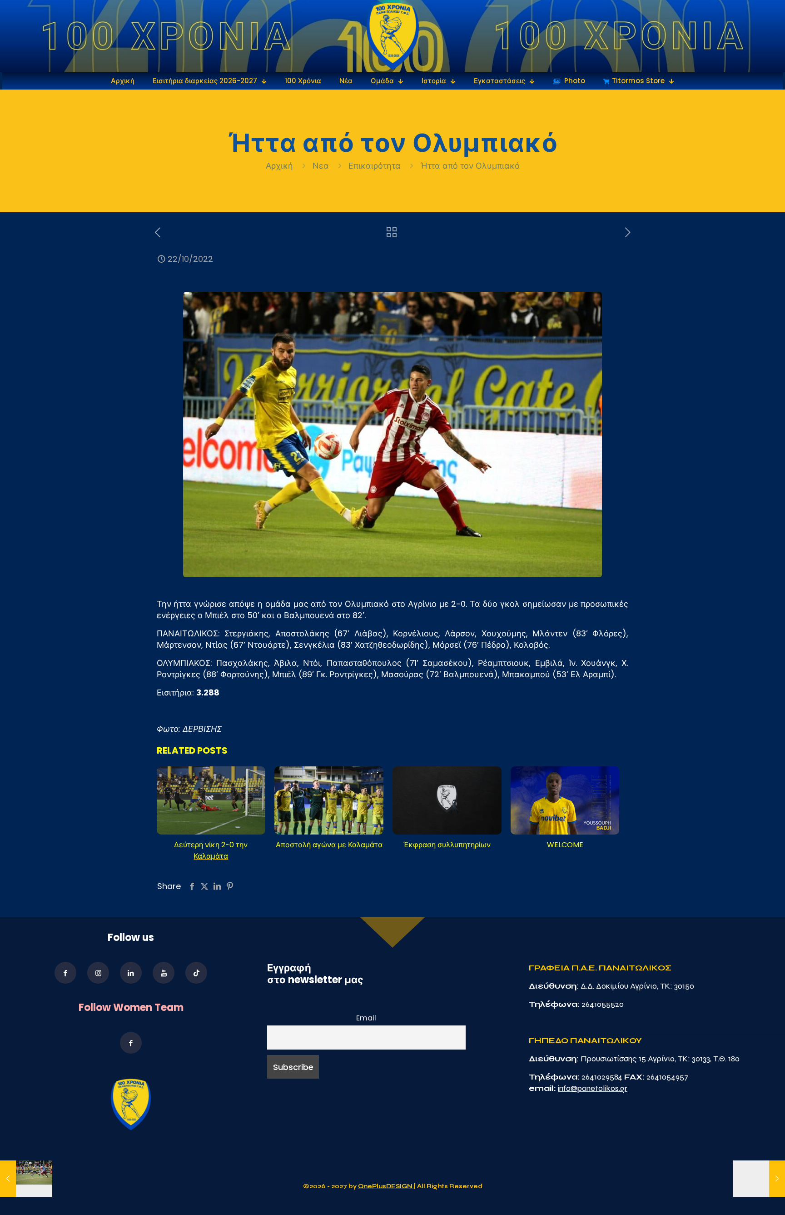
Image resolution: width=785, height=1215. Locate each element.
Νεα (321, 165)
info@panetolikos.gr (592, 1088)
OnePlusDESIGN (386, 1186)
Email (366, 1018)
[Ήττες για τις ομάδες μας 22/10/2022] (26, 1178)
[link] (393, 36)
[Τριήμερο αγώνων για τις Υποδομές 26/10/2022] (759, 1178)
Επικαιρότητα (374, 165)
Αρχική (280, 165)
